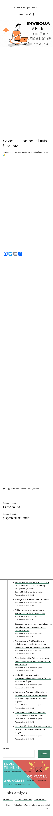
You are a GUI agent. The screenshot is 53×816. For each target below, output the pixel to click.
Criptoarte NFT (40, 799)
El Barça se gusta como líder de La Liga (32, 599)
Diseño (28, 14)
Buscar (6, 748)
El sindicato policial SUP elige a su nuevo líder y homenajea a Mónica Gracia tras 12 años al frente (33, 661)
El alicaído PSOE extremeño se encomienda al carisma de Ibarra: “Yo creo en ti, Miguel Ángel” (33, 678)
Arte (21, 14)
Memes (36, 489)
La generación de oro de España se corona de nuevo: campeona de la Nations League (33, 729)
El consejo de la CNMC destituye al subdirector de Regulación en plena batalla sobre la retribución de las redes (32, 644)
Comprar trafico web (23, 799)
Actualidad (15, 489)
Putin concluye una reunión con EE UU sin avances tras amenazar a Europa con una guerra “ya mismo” (32, 585)
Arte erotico (8, 799)
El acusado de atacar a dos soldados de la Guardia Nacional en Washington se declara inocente (33, 627)
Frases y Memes (26, 489)
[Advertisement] (26, 74)
